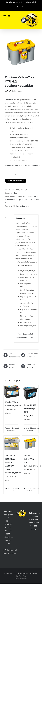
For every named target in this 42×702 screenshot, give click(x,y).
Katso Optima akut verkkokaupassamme (23, 165)
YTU (6, 203)
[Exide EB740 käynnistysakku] (12, 391)
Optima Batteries (22, 206)
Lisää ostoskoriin (16, 181)
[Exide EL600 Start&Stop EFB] (30, 393)
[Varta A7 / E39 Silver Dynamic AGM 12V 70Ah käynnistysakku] (12, 444)
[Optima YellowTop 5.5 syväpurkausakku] (30, 444)
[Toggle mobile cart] (9, 15)
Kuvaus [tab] (6, 217)
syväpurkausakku (32, 199)
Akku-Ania (22, 576)
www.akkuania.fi (10, 553)
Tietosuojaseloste (21, 579)
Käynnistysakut (11, 199)
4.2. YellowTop (28, 196)
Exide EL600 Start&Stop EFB (30, 408)
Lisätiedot (15, 428)
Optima (8, 100)
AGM (36, 196)
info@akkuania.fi (30, 2)
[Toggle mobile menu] (5, 15)
